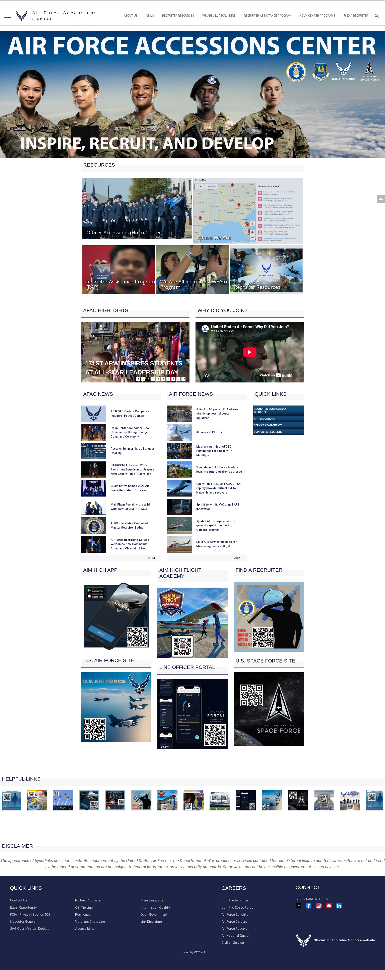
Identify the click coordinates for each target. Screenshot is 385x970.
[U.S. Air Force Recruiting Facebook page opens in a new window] (309, 906)
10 (183, 378)
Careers (234, 888)
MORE (152, 558)
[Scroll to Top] (192, 835)
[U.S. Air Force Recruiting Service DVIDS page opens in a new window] (299, 906)
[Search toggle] (377, 15)
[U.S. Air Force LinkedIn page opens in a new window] (339, 906)
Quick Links (26, 888)
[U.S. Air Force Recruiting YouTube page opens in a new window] (329, 906)
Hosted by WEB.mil (192, 952)
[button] (6, 15)
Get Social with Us (312, 899)
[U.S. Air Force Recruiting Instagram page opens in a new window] (319, 906)
